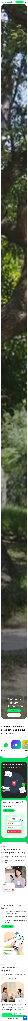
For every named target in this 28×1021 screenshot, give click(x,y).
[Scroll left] (21, 737)
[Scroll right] (25, 737)
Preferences (11, 1018)
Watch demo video (14, 715)
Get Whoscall (14, 710)
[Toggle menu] (25, 2)
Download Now (9, 810)
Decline (18, 1018)
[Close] (25, 1004)
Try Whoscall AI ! (7, 926)
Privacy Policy (20, 1009)
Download (19, 2)
